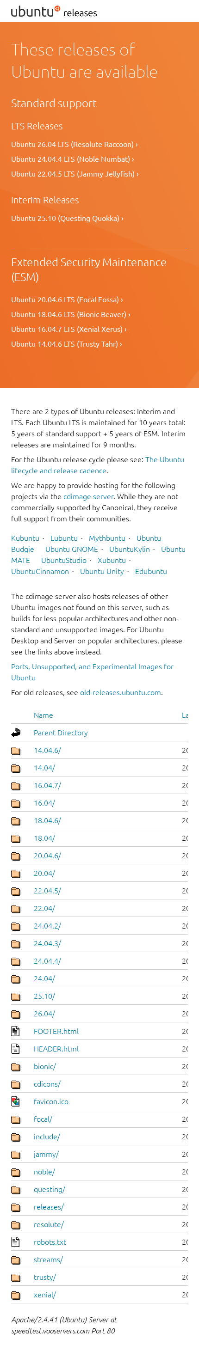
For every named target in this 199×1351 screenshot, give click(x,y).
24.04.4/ (47, 961)
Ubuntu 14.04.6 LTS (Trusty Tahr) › (66, 344)
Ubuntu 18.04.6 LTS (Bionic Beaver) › (71, 314)
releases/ (49, 1207)
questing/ (49, 1189)
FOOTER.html (56, 1031)
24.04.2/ (47, 926)
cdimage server (88, 496)
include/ (47, 1136)
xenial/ (45, 1294)
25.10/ (44, 996)
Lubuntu (64, 538)
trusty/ (45, 1277)
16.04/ (44, 803)
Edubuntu (151, 571)
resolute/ (49, 1224)
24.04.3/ (47, 943)
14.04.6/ (47, 750)
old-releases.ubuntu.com (120, 692)
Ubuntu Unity (102, 571)
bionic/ (45, 1066)
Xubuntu (112, 560)
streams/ (48, 1259)
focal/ (43, 1119)
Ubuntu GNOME (71, 549)
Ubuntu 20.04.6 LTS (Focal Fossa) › (67, 299)
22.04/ (44, 908)
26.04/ (44, 1013)
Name (43, 715)
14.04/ (44, 768)
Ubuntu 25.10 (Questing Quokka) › (67, 218)
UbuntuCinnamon (40, 571)
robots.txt (50, 1242)
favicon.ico (51, 1101)
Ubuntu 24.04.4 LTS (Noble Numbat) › (72, 159)
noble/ (44, 1172)
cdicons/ (47, 1084)
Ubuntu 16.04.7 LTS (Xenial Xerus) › (69, 329)
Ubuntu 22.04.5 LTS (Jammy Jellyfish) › (75, 174)
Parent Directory (61, 732)
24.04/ (44, 978)
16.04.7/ (47, 785)
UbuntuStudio (64, 560)
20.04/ (44, 873)
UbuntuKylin (129, 549)
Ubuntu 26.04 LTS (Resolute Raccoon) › (74, 144)
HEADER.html (56, 1049)
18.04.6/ (47, 820)
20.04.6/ (47, 855)
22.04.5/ (47, 890)
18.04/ (44, 838)
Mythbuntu (107, 538)
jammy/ (46, 1154)
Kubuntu (25, 538)
